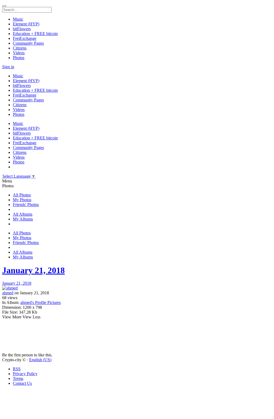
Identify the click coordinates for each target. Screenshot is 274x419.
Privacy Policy (25, 373)
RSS (17, 369)
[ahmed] (137, 288)
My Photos (22, 199)
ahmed (7, 293)
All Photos (22, 195)
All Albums (22, 214)
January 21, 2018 (33, 270)
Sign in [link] (8, 66)
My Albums (23, 219)
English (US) (40, 359)
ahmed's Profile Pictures (40, 302)
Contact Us (22, 383)
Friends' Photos (26, 204)
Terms (18, 378)
